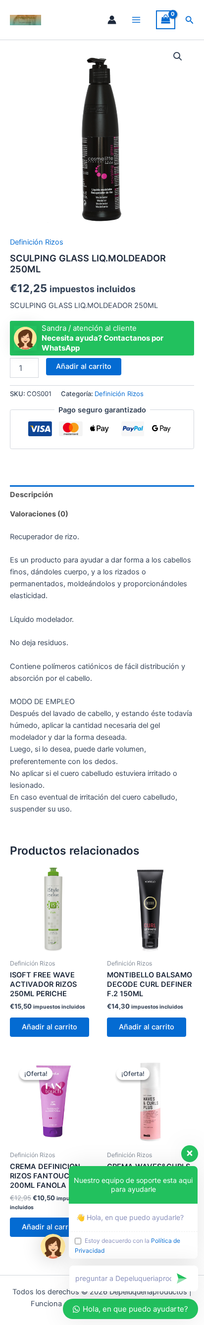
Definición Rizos (36, 242)
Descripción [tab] (31, 494)
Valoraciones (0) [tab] (39, 514)
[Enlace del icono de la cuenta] (111, 19)
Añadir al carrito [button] (49, 1026)
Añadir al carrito (83, 366)
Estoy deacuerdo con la (127, 1245)
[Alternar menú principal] (136, 20)
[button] (189, 20)
